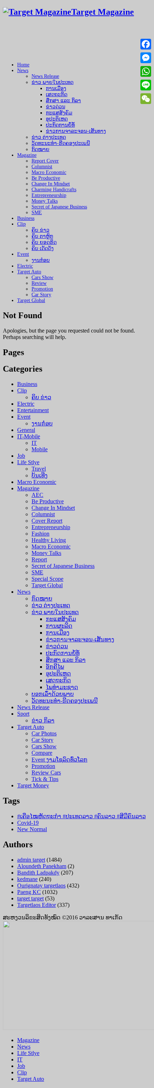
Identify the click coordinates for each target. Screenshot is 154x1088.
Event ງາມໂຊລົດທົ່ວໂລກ (59, 760)
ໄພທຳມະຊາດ (62, 687)
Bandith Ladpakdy (38, 873)
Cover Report (47, 521)
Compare (42, 753)
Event (23, 254)
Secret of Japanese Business (59, 206)
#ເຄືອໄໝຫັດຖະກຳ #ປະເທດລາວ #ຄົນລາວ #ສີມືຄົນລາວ (81, 816)
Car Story (41, 294)
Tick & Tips (45, 779)
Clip (21, 224)
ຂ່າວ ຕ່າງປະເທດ (49, 137)
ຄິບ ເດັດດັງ (43, 248)
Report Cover (45, 161)
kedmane (27, 879)
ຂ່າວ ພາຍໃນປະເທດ (52, 82)
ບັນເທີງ (40, 475)
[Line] (146, 85)
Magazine (27, 155)
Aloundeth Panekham (41, 866)
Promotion (42, 289)
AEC (37, 495)
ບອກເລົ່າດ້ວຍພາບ (53, 694)
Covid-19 (28, 823)
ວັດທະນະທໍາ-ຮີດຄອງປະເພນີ (61, 143)
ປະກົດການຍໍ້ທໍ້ (60, 125)
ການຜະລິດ (59, 626)
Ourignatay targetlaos (41, 885)
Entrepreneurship (49, 195)
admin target (31, 860)
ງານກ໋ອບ (41, 260)
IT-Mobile (28, 436)
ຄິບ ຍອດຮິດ (44, 242)
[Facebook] (146, 44)
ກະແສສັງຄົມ (59, 113)
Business (25, 218)
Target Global (31, 300)
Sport (23, 714)
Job (21, 456)
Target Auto (29, 271)
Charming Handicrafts (54, 189)
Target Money (33, 785)
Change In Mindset (51, 184)
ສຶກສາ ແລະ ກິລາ (63, 100)
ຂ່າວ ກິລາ (43, 720)
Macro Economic (49, 172)
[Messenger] (146, 58)
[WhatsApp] (146, 71)
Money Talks (45, 201)
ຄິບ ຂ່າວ (40, 230)
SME (37, 212)
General (26, 430)
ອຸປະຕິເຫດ (57, 119)
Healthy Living (49, 540)
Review (39, 283)
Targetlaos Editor (36, 905)
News (22, 70)
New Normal (32, 829)
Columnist (42, 166)
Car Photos (44, 733)
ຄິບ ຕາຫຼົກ (42, 236)
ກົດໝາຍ (40, 149)
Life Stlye (28, 462)
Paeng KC (29, 892)
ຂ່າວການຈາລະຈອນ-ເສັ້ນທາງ (76, 131)
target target (30, 898)
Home (23, 64)
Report (39, 559)
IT (34, 443)
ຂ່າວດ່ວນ (55, 106)
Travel (39, 469)
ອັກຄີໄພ (55, 667)
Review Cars (46, 772)
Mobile (40, 449)
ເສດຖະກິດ (56, 94)
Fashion (40, 534)
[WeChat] (146, 98)
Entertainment (33, 410)
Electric (25, 266)
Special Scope (47, 579)
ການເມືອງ (56, 88)
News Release (45, 76)
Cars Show (42, 277)
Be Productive (46, 178)
